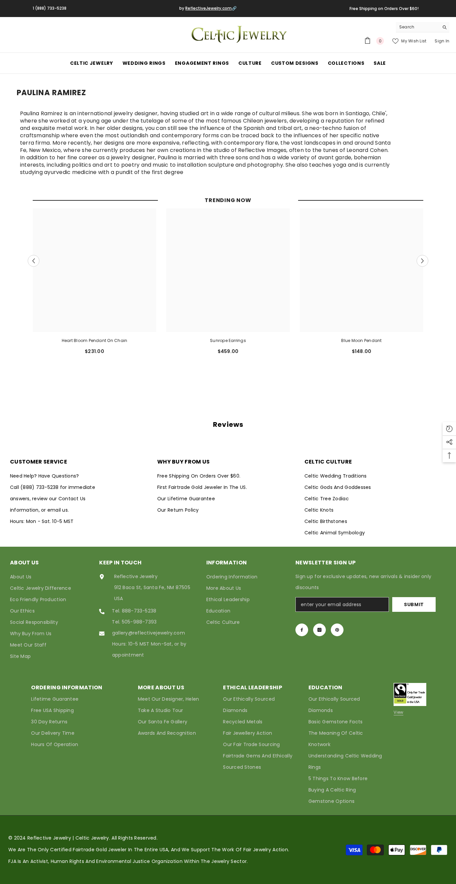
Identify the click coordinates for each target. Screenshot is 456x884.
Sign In (442, 41)
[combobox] (417, 27)
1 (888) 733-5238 (49, 8)
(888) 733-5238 (40, 487)
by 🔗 (208, 8)
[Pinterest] (337, 630)
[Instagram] (319, 630)
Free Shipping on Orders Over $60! (384, 8)
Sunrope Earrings (228, 340)
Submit (414, 604)
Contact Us (71, 498)
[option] (94, 284)
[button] (33, 261)
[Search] (422, 27)
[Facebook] (301, 630)
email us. (58, 510)
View (398, 712)
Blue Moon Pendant (361, 340)
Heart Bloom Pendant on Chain (95, 340)
